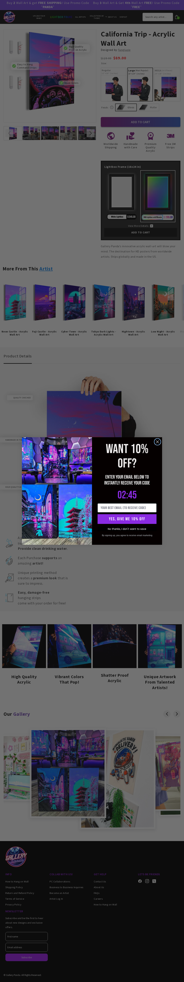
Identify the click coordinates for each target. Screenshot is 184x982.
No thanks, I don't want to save (127, 529)
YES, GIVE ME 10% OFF (127, 519)
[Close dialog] (157, 442)
